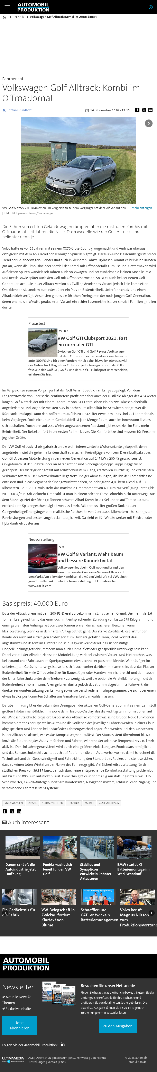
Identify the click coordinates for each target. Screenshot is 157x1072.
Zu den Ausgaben (117, 1026)
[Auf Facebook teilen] (138, 110)
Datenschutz (43, 1058)
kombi (89, 803)
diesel (32, 803)
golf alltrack (109, 803)
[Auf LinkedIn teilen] (151, 110)
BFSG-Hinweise (79, 1058)
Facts (62, 1062)
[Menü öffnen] (7, 7)
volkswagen (13, 803)
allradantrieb (52, 803)
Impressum (60, 1058)
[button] (5, 913)
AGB (31, 1058)
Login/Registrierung (152, 7)
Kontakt (52, 1062)
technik (74, 803)
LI (64, 1044)
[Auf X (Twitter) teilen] (145, 110)
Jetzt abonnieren (19, 1025)
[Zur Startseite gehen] (33, 7)
